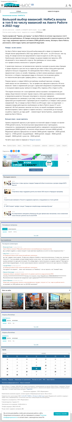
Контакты (4, 379)
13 (45, 365)
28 (55, 371)
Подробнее (29, 389)
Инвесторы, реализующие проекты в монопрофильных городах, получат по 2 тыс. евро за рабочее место (33, 282)
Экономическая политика (9, 15)
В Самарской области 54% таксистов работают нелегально (20, 255)
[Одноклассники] (14, 151)
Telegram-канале (34, 140)
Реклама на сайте (37, 379)
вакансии (44, 145)
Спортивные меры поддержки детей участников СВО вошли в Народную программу (37, 191)
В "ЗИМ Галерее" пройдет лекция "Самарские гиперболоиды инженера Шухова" (28, 206)
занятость (51, 145)
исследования (36, 145)
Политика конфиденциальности (10, 382)
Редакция (10, 379)
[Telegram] (16, 151)
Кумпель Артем (11, 145)
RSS (44, 379)
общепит (64, 145)
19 (36, 368)
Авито (19, 145)
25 (26, 371)
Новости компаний (25, 382)
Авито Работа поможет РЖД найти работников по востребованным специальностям (27, 249)
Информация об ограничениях (23, 379)
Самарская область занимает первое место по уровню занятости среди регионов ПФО (28, 274)
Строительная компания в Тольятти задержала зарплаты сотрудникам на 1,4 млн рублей (31, 200)
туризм (58, 145)
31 (17, 374)
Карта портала (50, 379)
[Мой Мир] (19, 151)
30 (7, 374)
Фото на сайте (6, 290)
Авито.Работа (26, 145)
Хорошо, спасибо (61, 414)
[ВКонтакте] (11, 151)
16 (7, 368)
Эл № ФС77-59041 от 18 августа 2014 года (32, 396)
